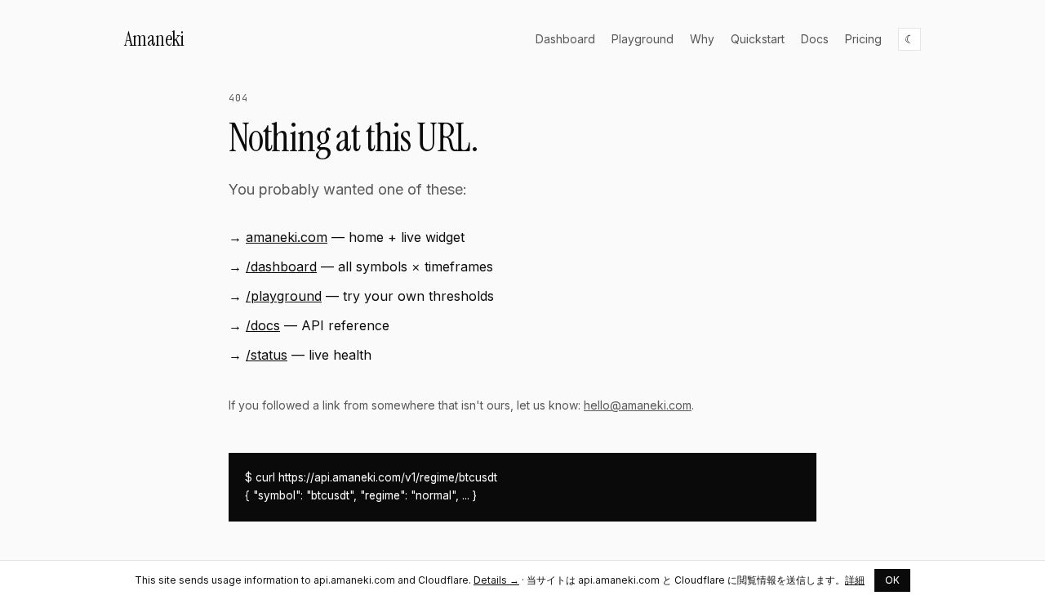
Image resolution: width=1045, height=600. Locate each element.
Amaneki (154, 38)
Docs (815, 39)
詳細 (855, 580)
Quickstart (758, 39)
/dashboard (281, 266)
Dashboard (565, 39)
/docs (263, 325)
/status (266, 355)
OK (892, 580)
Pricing (863, 39)
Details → (496, 580)
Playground (642, 39)
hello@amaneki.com (637, 405)
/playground (284, 296)
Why (702, 39)
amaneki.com (286, 237)
